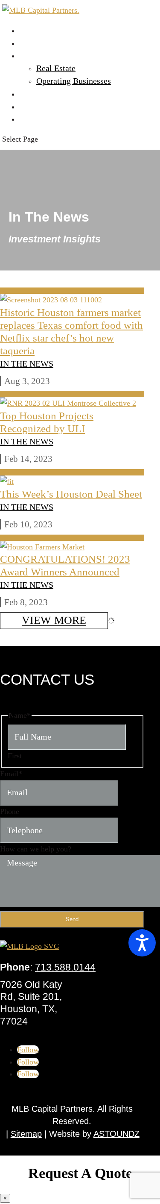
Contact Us (38, 118)
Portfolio (34, 55)
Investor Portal (45, 93)
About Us (35, 43)
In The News (41, 106)
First (15, 755)
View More (54, 620)
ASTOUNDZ (116, 1134)
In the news (26, 363)
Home (29, 30)
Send (72, 919)
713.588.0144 (65, 967)
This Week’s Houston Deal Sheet (71, 494)
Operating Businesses (73, 80)
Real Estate (56, 68)
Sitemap (26, 1134)
